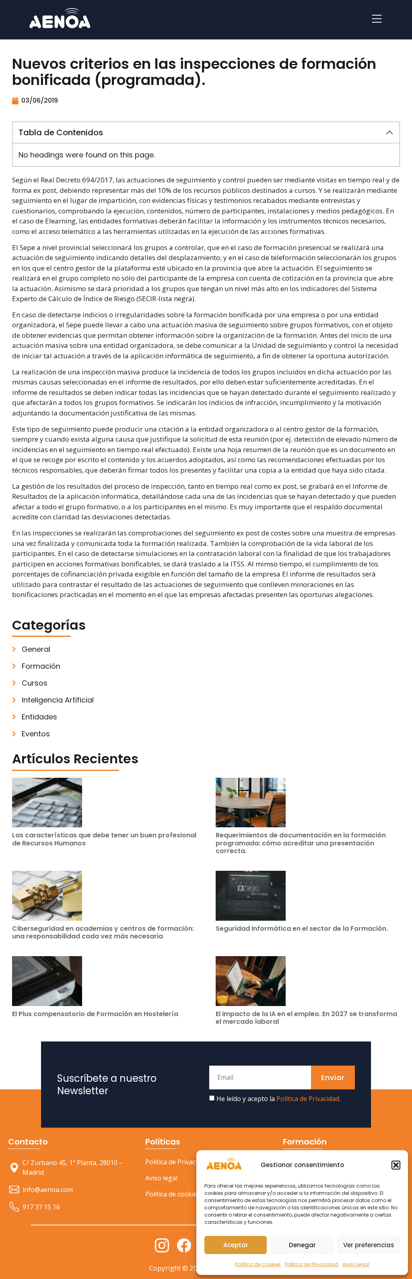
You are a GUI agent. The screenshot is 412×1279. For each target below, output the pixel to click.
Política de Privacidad (307, 1098)
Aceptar (235, 1245)
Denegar (302, 1245)
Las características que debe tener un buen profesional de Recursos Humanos (104, 839)
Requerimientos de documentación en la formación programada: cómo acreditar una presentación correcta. (301, 843)
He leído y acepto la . (278, 1098)
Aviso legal (355, 1264)
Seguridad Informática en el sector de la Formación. (302, 928)
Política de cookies (258, 1264)
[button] (396, 1165)
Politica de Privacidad (311, 1264)
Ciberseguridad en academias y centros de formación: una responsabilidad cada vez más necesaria (103, 932)
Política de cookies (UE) (179, 1194)
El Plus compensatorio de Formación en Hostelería (95, 1014)
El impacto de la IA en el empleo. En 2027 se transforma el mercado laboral (306, 1017)
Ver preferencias (368, 1245)
